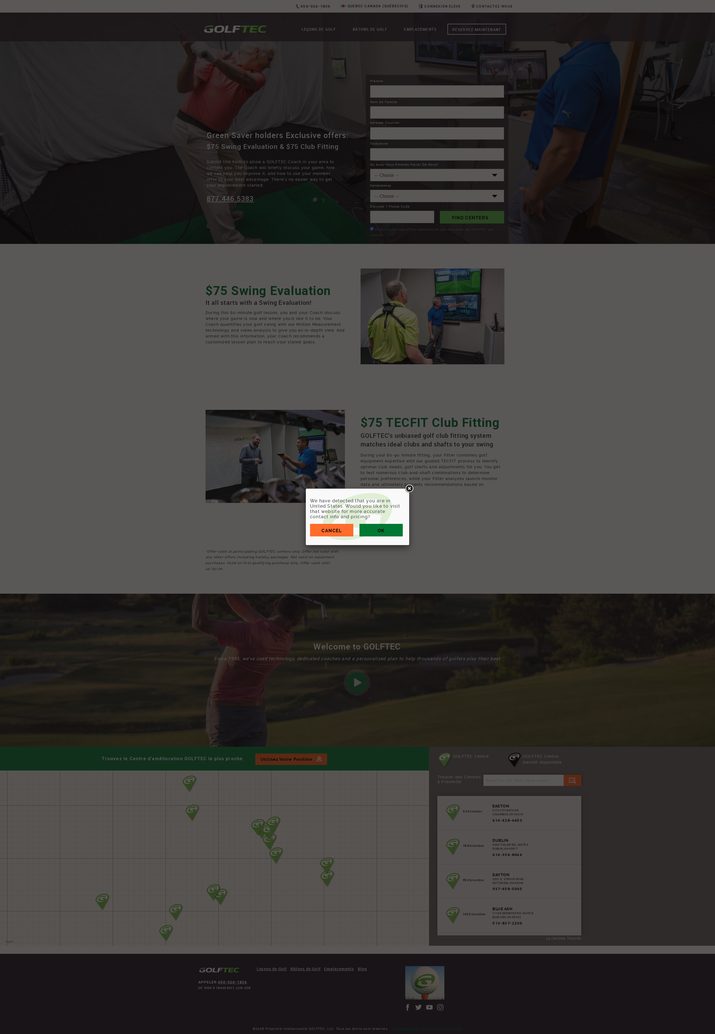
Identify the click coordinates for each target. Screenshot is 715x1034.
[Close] (409, 489)
